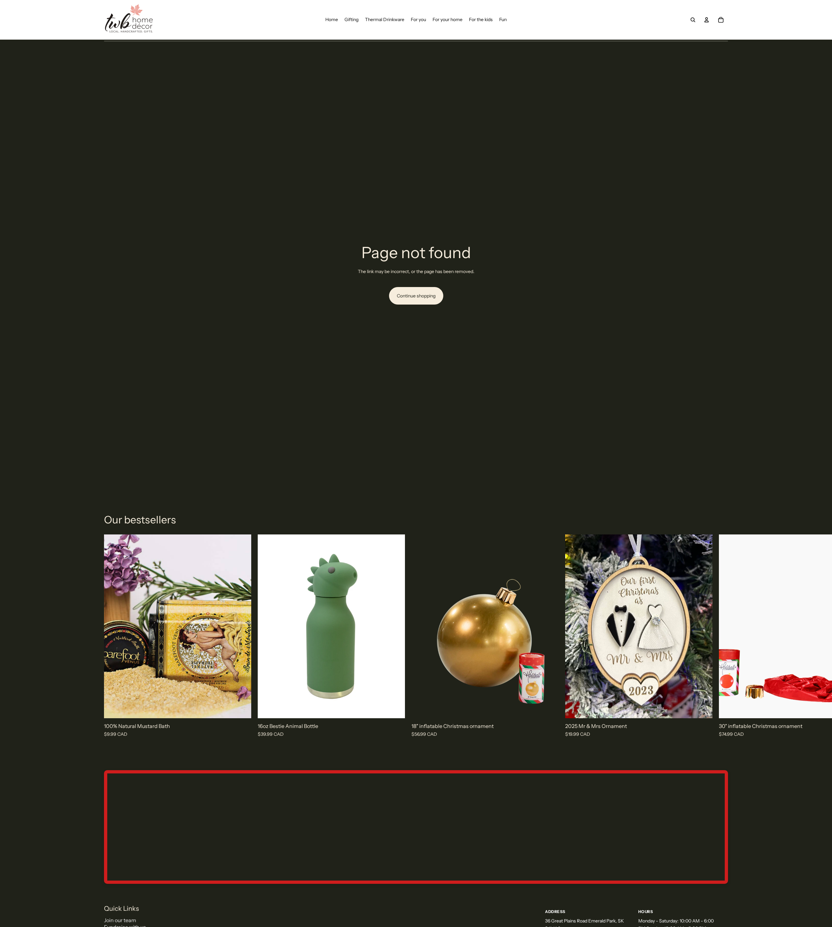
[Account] (706, 20)
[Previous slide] (741, 626)
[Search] (693, 20)
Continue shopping (416, 296)
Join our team (120, 920)
